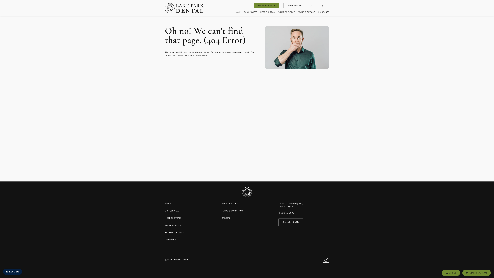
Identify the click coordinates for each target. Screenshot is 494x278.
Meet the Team (267, 12)
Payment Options (306, 12)
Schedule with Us (266, 5)
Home (238, 12)
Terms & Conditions (233, 211)
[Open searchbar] (322, 6)
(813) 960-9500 (200, 55)
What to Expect (286, 12)
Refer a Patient (295, 5)
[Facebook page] (326, 260)
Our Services (250, 12)
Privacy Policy (230, 203)
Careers (226, 218)
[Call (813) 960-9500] (311, 6)
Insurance (323, 12)
